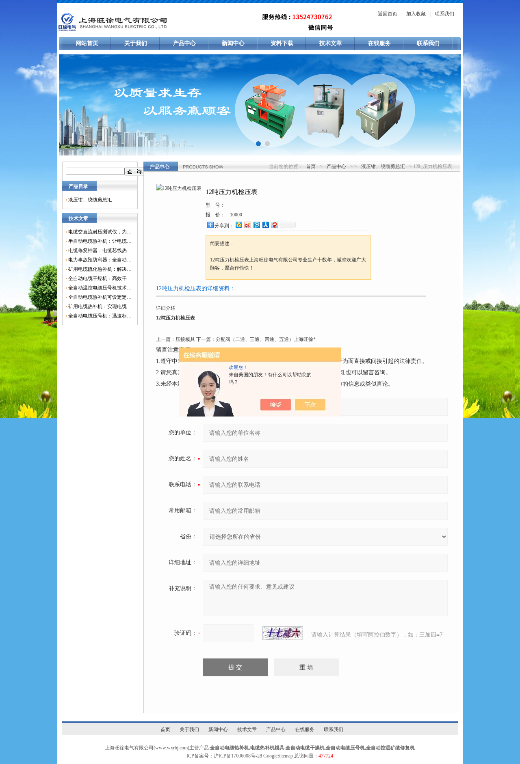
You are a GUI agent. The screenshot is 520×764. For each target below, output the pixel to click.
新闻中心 (233, 43)
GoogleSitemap (278, 756)
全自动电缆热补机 (229, 748)
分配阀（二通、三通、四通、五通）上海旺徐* (266, 339)
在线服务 (379, 43)
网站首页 (87, 43)
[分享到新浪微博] (247, 225)
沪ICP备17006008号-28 (238, 756)
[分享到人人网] (265, 225)
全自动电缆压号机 (345, 748)
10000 (236, 215)
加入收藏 (416, 14)
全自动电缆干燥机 (305, 748)
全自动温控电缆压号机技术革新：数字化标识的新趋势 (100, 288)
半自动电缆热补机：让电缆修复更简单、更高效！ (100, 241)
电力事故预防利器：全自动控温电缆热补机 (100, 260)
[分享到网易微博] (274, 225)
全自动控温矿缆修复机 (390, 748)
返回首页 (387, 14)
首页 (311, 166)
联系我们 (444, 14)
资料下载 (282, 43)
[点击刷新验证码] (282, 633)
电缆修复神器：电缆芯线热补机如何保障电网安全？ (100, 250)
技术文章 (330, 43)
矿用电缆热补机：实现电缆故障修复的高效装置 (100, 306)
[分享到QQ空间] (238, 225)
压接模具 (185, 339)
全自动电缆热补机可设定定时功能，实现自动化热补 (100, 297)
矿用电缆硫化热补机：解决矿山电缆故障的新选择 (100, 269)
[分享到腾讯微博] (256, 225)
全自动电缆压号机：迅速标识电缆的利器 (100, 316)
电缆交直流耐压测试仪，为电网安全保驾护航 (100, 232)
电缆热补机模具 (267, 748)
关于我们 (135, 43)
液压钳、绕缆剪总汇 (90, 200)
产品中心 (184, 43)
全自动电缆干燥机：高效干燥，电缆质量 (100, 278)
